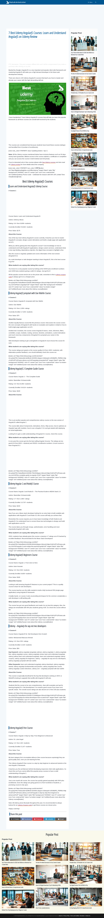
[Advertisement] (52, 15)
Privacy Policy (66, 915)
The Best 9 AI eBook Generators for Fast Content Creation (83, 74)
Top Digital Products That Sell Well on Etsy (80, 131)
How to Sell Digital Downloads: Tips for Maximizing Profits (83, 112)
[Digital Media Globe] (16, 2)
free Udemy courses (49, 162)
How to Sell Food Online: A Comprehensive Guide (81, 150)
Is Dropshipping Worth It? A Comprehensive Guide (82, 188)
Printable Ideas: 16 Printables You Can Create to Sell (82, 93)
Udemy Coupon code (25, 805)
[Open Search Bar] (96, 2)
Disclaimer (82, 915)
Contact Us (87, 915)
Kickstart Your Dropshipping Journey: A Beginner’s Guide (83, 207)
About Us (61, 915)
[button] (90, 2)
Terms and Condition (74, 915)
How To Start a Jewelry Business (78, 169)
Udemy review (15, 164)
